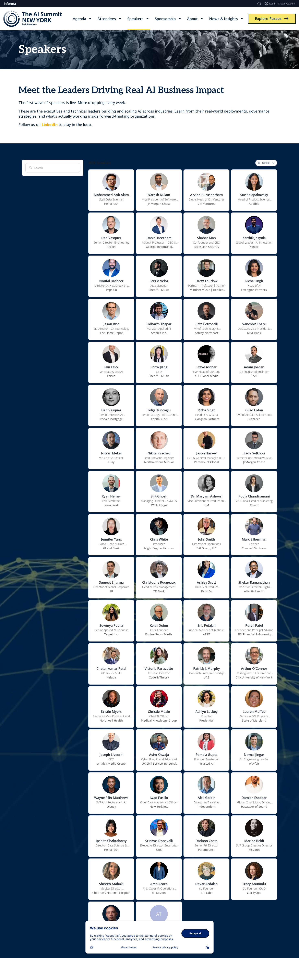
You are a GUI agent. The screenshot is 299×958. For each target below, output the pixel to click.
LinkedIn (49, 124)
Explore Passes (268, 18)
